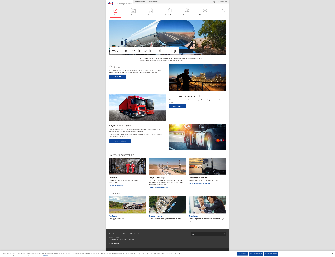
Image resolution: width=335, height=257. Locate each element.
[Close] (332, 254)
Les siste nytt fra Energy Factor (158, 187)
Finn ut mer (117, 77)
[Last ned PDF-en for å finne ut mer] (207, 167)
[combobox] (208, 234)
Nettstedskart (122, 234)
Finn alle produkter (120, 141)
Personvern (45, 255)
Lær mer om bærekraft (116, 185)
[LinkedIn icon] (214, 2)
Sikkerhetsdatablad (135, 234)
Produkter (113, 216)
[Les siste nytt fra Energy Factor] (167, 167)
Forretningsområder (140, 1)
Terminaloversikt (155, 216)
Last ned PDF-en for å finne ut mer (199, 183)
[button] (222, 12)
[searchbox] (206, 234)
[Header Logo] (119, 3)
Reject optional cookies (256, 253)
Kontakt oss (193, 216)
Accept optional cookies (271, 253)
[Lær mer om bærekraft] (127, 167)
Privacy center (242, 253)
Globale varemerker (153, 1)
